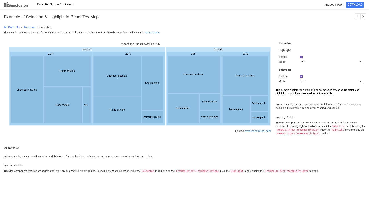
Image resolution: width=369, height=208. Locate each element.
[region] (140, 85)
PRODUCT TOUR (333, 4)
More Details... (153, 32)
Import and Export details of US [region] (140, 44)
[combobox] (331, 62)
